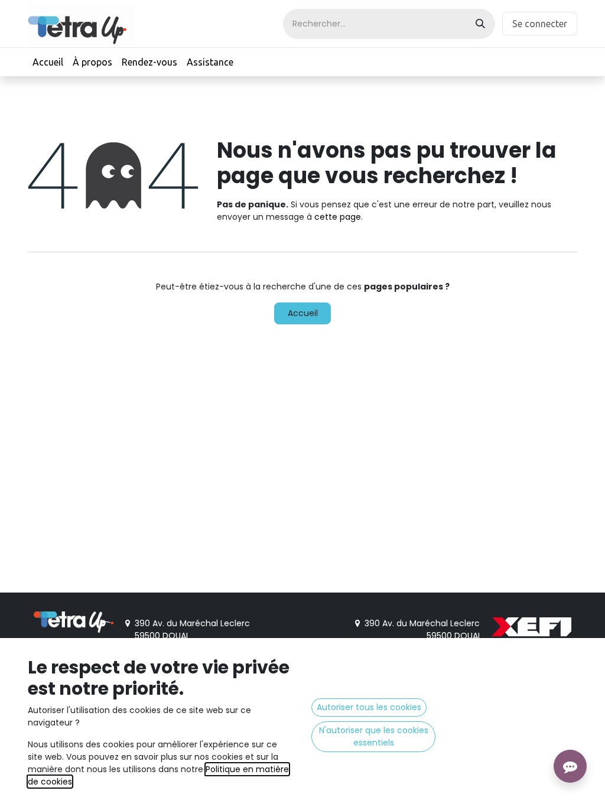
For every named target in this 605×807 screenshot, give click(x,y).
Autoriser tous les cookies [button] (369, 707)
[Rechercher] (480, 24)
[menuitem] (48, 62)
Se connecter (539, 23)
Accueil (303, 313)
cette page (337, 217)
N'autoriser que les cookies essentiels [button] (373, 736)
